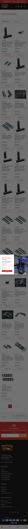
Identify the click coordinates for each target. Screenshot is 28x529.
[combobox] (6, 265)
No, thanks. (7, 272)
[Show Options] (11, 265)
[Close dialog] (27, 255)
